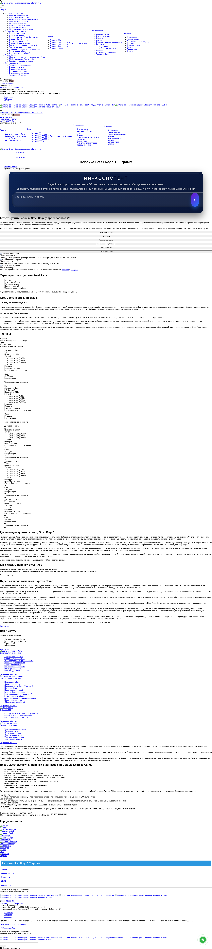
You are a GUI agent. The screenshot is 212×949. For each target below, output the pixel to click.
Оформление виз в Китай (19, 53)
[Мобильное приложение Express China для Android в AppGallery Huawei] (26, 897)
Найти (3, 946)
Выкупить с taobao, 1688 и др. (106, 244)
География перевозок (136, 41)
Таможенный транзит (18, 75)
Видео (3, 881)
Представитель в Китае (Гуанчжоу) (23, 37)
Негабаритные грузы (17, 27)
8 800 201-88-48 (7, 83)
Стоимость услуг (134, 45)
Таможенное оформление (20, 65)
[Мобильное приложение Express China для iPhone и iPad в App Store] (29, 895)
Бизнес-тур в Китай (106, 251)
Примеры (50, 36)
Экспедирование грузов (19, 73)
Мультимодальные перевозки (21, 29)
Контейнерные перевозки (19, 25)
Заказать (4, 869)
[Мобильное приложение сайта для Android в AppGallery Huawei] (30, 107)
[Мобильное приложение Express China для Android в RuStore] (141, 895)
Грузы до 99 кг (56, 40)
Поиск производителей (18, 41)
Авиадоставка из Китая (18, 15)
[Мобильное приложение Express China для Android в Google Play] (87, 895)
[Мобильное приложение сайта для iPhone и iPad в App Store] (29, 105)
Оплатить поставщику (106, 240)
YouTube (7, 101)
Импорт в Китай (15, 39)
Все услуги (4, 649)
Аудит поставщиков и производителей (24, 49)
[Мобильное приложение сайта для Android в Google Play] (87, 105)
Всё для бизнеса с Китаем (15, 31)
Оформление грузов (13, 63)
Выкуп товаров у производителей (23, 45)
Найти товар (106, 236)
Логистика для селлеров (106, 52)
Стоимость (5, 877)
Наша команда (133, 39)
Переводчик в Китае (17, 33)
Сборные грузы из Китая (19, 17)
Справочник (101, 50)
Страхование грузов (17, 69)
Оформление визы (108, 48)
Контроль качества (106, 248)
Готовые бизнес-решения (19, 43)
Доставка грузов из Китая (15, 13)
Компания (127, 33)
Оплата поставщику (17, 35)
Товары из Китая (103, 54)
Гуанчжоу (100, 44)
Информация (97, 30)
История (104, 46)
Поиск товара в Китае (18, 51)
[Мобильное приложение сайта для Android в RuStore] (141, 105)
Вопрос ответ (132, 49)
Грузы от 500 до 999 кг (59, 46)
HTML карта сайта (7, 928)
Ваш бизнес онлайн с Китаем (21, 61)
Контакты (87, 43)
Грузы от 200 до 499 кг (59, 44)
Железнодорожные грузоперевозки (23, 19)
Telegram (8, 99)
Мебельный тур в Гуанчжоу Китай (23, 59)
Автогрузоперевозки (17, 23)
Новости (99, 38)
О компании (132, 37)
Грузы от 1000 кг (56, 48)
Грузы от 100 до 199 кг (59, 42)
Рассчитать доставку (106, 232)
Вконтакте (8, 97)
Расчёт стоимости (76, 43)
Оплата (130, 47)
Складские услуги (16, 67)
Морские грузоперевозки (19, 21)
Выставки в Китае (103, 36)
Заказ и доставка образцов (20, 47)
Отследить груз (102, 34)
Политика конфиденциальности (109, 42)
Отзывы (130, 43)
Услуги (3, 10)
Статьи (99, 40)
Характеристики (7, 873)
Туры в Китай (10, 55)
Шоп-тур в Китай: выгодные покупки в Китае (27, 57)
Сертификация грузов (18, 71)
